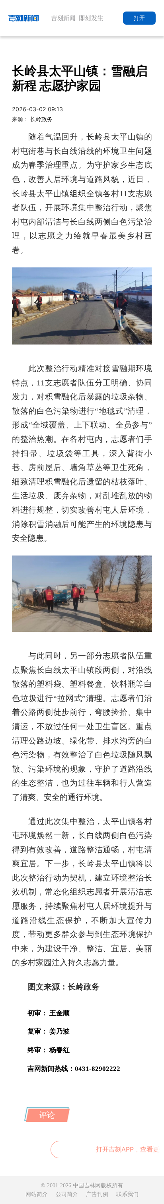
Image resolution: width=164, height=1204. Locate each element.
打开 (139, 17)
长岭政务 (41, 119)
